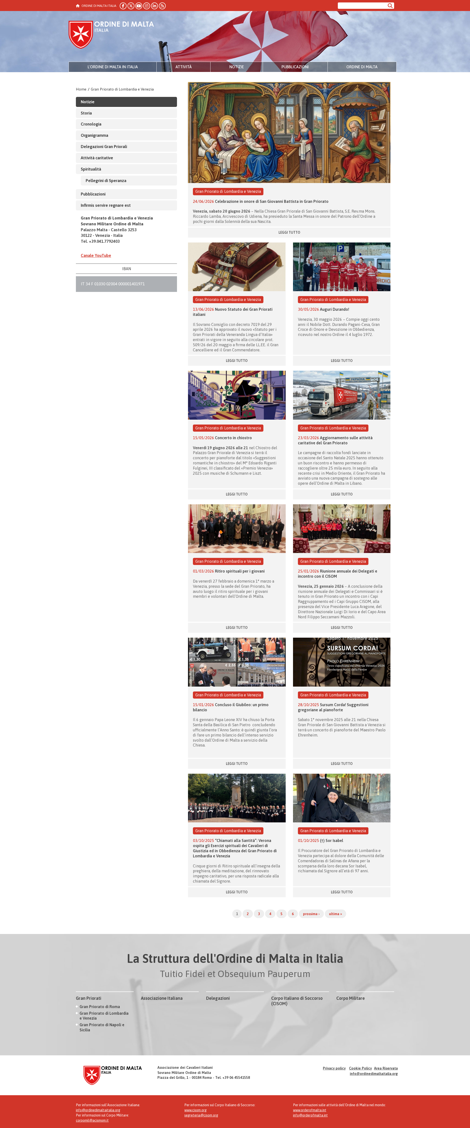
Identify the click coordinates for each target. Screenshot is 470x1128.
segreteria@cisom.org (201, 1115)
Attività (184, 67)
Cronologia (91, 124)
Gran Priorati (88, 998)
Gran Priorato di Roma (100, 1006)
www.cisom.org (195, 1110)
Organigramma (94, 135)
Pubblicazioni (295, 67)
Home (81, 89)
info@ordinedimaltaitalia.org (374, 1073)
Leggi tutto (289, 232)
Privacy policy (334, 1068)
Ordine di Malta (361, 67)
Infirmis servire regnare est (106, 205)
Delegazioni (218, 998)
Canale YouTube (96, 255)
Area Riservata (386, 1068)
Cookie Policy (360, 1068)
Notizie (236, 67)
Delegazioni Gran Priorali (104, 146)
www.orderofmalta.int (309, 1110)
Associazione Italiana (162, 998)
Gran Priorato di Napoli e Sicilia (102, 1027)
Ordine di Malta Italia (111, 35)
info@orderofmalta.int (310, 1115)
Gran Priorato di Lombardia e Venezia (122, 89)
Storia (86, 113)
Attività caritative (97, 157)
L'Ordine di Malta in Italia (113, 67)
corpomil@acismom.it (92, 1120)
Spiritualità (91, 169)
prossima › (311, 914)
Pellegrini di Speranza (106, 180)
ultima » (335, 914)
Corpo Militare (350, 998)
